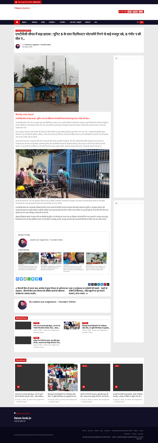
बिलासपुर (135, 11)
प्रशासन (129, 11)
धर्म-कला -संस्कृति (75, 22)
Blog (101, 431)
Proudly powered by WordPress (23, 435)
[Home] (17, 22)
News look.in (22, 11)
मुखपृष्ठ (24, 22)
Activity (96, 431)
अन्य (95, 22)
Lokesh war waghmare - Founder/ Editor (37, 45)
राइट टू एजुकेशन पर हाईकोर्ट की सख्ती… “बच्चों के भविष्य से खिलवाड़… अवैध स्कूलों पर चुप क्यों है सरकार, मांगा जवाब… (88, 291)
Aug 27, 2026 (37, 330)
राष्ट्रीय (43, 22)
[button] (137, 22)
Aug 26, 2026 (86, 330)
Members (127, 434)
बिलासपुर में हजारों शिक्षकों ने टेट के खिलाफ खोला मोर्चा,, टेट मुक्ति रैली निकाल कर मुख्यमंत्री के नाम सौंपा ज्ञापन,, (51, 268)
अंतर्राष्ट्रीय (52, 22)
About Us (90, 431)
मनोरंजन (87, 22)
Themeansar (49, 435)
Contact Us (107, 431)
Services (140, 434)
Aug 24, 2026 (37, 345)
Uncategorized (20, 30)
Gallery (136, 431)
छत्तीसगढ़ (34, 22)
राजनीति (62, 22)
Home (84, 431)
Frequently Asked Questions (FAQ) (122, 431)
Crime (140, 11)
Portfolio (134, 434)
